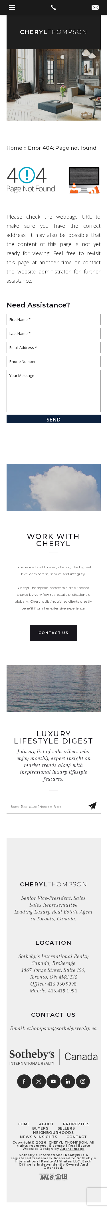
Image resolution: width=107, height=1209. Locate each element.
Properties (76, 1124)
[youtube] (53, 1081)
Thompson (53, 32)
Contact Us (53, 633)
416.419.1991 (62, 991)
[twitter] (39, 1081)
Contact (76, 1137)
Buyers (40, 1128)
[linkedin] (68, 1081)
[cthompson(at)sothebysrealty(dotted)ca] (95, 8)
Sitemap (57, 1146)
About (46, 1124)
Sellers (66, 1128)
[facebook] (24, 1081)
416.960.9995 (62, 984)
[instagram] (83, 1081)
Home (24, 1124)
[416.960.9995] (53, 7)
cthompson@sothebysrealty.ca (62, 1028)
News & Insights (38, 1137)
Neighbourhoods (53, 1132)
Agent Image (72, 1149)
